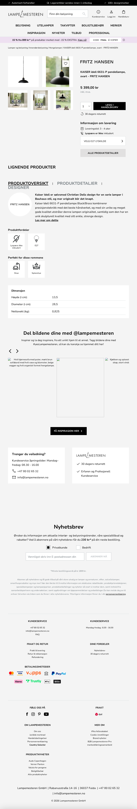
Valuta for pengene (37, 767)
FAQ (37, 634)
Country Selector (37, 744)
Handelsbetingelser (37, 738)
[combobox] (67, 14)
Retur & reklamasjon (37, 653)
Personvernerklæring (37, 741)
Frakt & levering (37, 650)
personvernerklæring (116, 594)
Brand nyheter (99, 738)
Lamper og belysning (18, 47)
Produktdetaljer (77, 183)
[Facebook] (27, 714)
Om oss (37, 731)
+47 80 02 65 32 (27, 471)
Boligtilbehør (37, 771)
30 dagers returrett (99, 653)
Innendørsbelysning (38, 47)
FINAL (105, 40)
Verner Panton (37, 764)
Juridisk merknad (37, 734)
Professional (99, 33)
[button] (17, 100)
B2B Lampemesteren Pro (100, 741)
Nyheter (58, 33)
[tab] (30, 183)
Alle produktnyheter (37, 774)
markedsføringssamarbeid (99, 744)
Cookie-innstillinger (99, 734)
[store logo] (25, 14)
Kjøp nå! (82, 39)
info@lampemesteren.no (32, 477)
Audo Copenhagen (37, 760)
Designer (18, 187)
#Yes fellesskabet (99, 731)
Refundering (37, 657)
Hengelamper (55, 47)
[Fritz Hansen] (97, 61)
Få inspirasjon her (66, 430)
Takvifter (67, 25)
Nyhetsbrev (99, 650)
